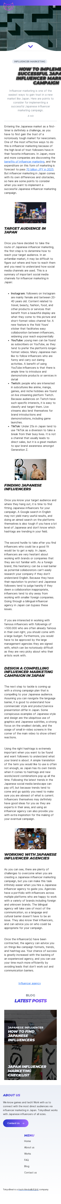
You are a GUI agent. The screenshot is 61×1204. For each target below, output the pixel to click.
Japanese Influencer (25, 1027)
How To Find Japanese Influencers (21, 1035)
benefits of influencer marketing (24, 161)
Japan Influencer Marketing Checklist (27, 1070)
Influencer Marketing (29, 61)
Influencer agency (29, 983)
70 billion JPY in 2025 (40, 169)
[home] (8, 6)
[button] (54, 6)
